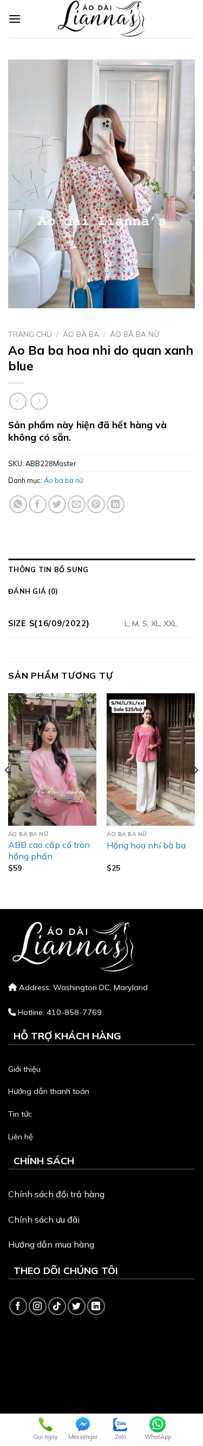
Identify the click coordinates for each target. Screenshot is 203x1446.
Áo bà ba (81, 334)
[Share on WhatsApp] (18, 504)
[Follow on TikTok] (57, 1306)
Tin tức (20, 1114)
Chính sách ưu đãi (44, 1219)
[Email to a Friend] (77, 504)
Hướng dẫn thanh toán (48, 1091)
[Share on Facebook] (38, 504)
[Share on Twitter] (57, 504)
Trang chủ (30, 334)
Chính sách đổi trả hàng (56, 1194)
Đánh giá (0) (33, 591)
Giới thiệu (24, 1069)
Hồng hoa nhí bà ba (146, 845)
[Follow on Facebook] (18, 1306)
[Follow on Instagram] (38, 1306)
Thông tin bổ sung (48, 569)
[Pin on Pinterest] (96, 504)
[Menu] (14, 18)
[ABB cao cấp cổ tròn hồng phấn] (52, 759)
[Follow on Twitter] (77, 1306)
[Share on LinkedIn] (116, 504)
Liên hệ (20, 1137)
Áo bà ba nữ (134, 334)
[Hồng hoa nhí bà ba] (151, 759)
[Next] (195, 792)
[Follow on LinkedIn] (96, 1306)
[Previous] (7, 792)
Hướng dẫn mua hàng (51, 1244)
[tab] (101, 569)
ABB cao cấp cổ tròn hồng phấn (49, 850)
